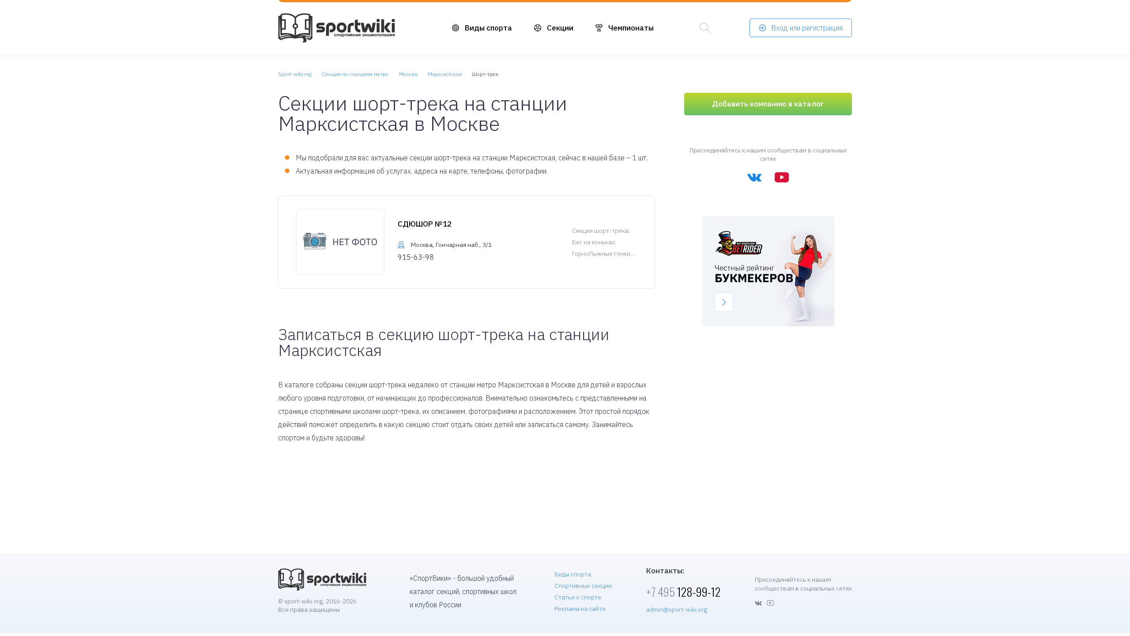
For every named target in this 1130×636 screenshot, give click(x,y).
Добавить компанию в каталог (768, 104)
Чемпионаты (631, 28)
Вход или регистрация (807, 27)
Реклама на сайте (580, 609)
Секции (560, 28)
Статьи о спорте (577, 597)
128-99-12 (683, 591)
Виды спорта (488, 28)
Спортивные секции (583, 586)
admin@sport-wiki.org (676, 609)
